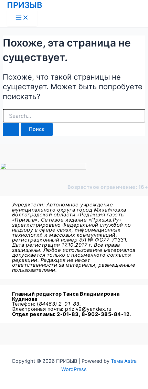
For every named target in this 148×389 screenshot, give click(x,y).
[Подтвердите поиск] (11, 129)
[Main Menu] (22, 18)
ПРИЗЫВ (24, 5)
